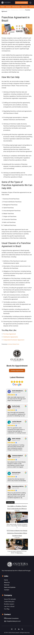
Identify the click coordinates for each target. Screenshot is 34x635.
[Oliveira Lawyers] (6, 2)
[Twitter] (22, 629)
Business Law (14, 10)
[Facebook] (15, 629)
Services (8, 10)
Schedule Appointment (17, 370)
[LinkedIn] (18, 629)
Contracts (21, 10)
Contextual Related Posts (13, 344)
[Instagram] (11, 629)
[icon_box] (11, 618)
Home (3, 10)
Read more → (20, 552)
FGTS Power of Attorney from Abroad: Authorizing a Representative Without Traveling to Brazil (17, 533)
